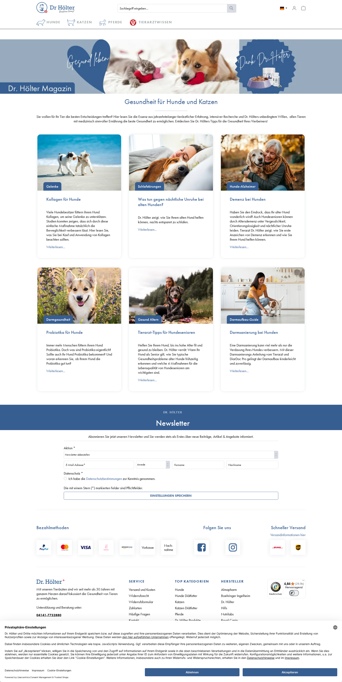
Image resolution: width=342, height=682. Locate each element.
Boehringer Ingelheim (235, 595)
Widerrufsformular (141, 602)
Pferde (179, 614)
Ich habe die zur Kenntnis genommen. (111, 478)
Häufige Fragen (139, 614)
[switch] (294, 593)
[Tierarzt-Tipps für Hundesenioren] (171, 296)
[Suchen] (231, 8)
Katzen (179, 602)
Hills (224, 608)
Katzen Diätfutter (186, 608)
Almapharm (229, 589)
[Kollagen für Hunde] (79, 162)
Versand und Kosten (142, 589)
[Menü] (303, 581)
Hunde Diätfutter (186, 595)
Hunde (179, 589)
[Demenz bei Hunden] (263, 162)
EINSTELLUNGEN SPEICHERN (171, 496)
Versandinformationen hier (288, 535)
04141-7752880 (48, 615)
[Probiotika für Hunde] (79, 296)
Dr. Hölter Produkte (188, 620)
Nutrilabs (227, 614)
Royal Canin (229, 620)
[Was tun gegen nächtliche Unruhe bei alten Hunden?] (171, 162)
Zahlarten (135, 608)
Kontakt (134, 620)
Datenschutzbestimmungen (104, 478)
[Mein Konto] (294, 8)
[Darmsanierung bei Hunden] (263, 296)
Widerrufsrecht (139, 595)
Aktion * (69, 448)
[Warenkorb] (303, 8)
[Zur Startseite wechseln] (55, 7)
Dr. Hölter (227, 602)
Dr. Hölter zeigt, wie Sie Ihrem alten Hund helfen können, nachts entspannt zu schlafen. (170, 219)
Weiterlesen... (55, 247)
